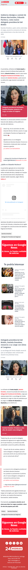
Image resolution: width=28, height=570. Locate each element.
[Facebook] (12, 58)
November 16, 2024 (21, 160)
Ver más (4, 115)
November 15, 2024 (8, 486)
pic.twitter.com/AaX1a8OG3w (11, 148)
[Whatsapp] (8, 58)
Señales (20, 3)
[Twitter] (16, 58)
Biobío (3, 511)
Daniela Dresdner (6, 234)
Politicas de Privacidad (14, 562)
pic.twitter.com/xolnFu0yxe (11, 480)
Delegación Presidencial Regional (11, 237)
